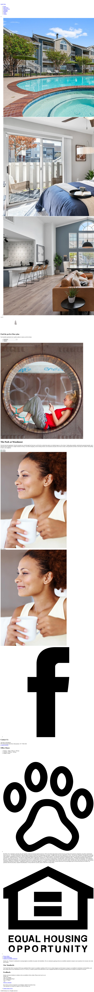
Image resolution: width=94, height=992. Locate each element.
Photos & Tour (6, 9)
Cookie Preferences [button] (7, 957)
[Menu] (1, 16)
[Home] (6, 3)
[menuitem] (48, 6)
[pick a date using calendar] (16, 339)
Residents (5, 11)
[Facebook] (48, 736)
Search (5, 340)
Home (4, 6)
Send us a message (7, 982)
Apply (4, 12)
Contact (5, 13)
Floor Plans (5, 7)
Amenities (5, 10)
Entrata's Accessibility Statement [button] (10, 958)
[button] (48, 851)
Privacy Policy (6, 956)
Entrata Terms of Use (8, 988)
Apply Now (3, 4)
